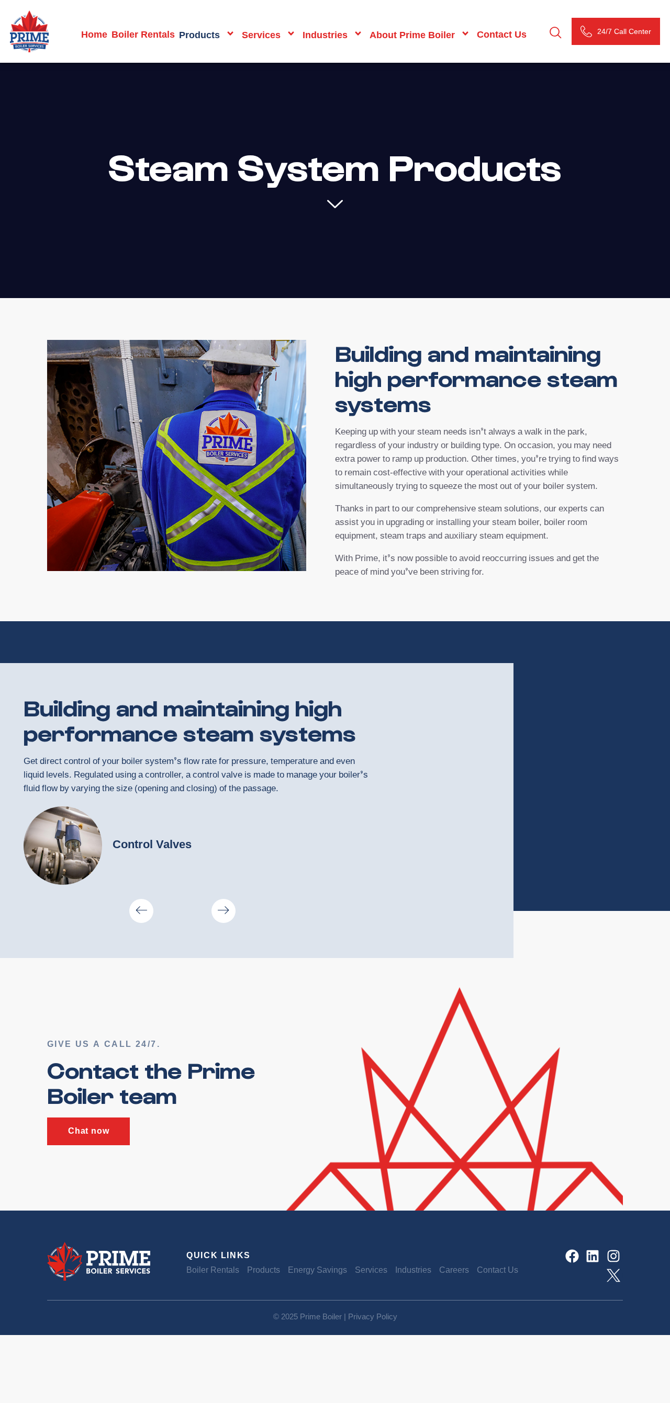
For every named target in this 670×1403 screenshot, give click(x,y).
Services (261, 35)
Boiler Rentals (143, 35)
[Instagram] (613, 1256)
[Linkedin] (592, 1256)
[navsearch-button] (556, 34)
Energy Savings (317, 1271)
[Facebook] (572, 1256)
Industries (325, 35)
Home (94, 35)
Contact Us (502, 35)
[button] (141, 911)
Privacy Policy (372, 1317)
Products (199, 35)
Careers (454, 1271)
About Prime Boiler (412, 35)
